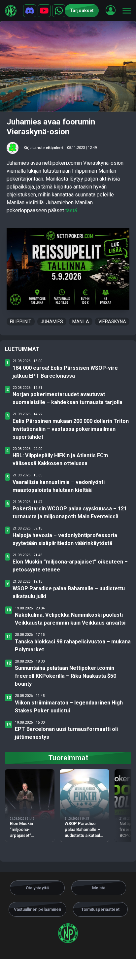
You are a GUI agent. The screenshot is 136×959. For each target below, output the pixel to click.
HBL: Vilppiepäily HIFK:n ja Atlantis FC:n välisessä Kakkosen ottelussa (60, 459)
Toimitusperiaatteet (100, 909)
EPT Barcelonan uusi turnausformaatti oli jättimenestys (66, 733)
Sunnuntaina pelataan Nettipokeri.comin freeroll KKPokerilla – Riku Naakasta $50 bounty (65, 676)
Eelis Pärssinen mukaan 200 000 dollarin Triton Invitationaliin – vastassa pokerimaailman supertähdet (71, 429)
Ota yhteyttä (37, 887)
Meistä (99, 887)
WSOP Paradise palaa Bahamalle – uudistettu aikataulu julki (69, 592)
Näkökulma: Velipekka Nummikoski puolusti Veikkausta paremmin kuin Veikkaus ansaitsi (70, 619)
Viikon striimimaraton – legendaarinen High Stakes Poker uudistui (69, 707)
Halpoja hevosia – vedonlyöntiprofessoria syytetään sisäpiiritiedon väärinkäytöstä (65, 539)
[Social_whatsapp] (58, 10)
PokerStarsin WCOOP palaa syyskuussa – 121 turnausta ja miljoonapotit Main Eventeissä (70, 512)
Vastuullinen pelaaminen (37, 909)
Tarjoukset (82, 10)
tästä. (71, 210)
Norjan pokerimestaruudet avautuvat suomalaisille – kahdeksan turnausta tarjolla (67, 398)
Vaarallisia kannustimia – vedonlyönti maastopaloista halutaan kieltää (59, 486)
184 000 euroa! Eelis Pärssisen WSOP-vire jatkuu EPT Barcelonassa (65, 372)
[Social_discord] (29, 10)
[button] (111, 10)
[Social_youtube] (44, 10)
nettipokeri (53, 148)
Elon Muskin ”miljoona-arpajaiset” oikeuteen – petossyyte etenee (70, 566)
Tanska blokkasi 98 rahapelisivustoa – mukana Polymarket (73, 645)
